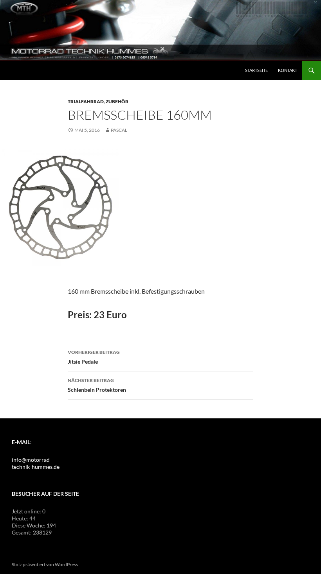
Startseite (256, 70)
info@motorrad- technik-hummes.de (36, 463)
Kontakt (287, 70)
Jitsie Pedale (94, 357)
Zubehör (117, 101)
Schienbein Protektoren (97, 385)
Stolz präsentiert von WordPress (45, 564)
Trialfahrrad (86, 101)
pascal (119, 130)
